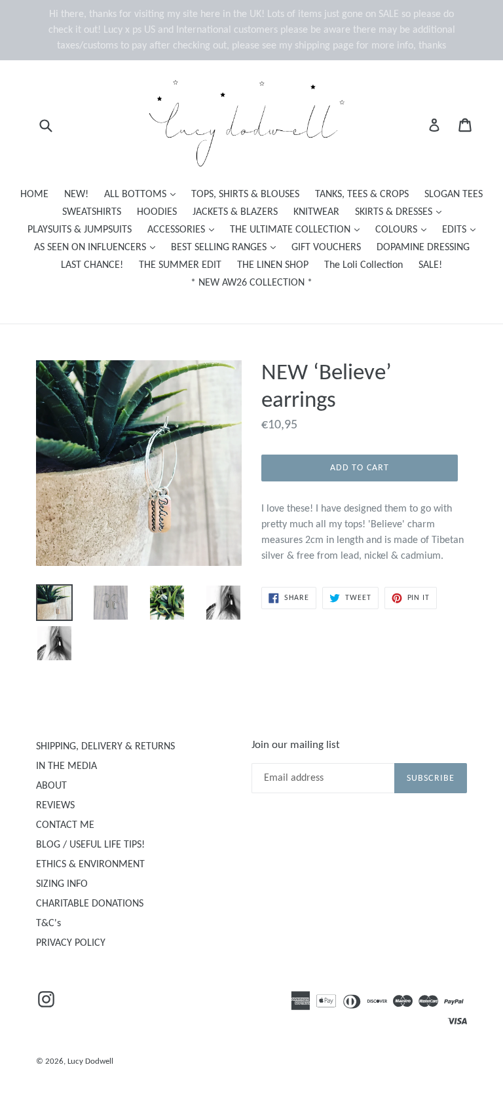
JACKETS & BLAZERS (235, 212)
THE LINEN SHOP (272, 265)
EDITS (462, 229)
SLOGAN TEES (453, 194)
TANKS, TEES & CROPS (362, 194)
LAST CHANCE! (92, 265)
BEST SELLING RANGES (226, 247)
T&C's (48, 923)
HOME (34, 194)
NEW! (76, 194)
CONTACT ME (65, 825)
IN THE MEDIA (66, 766)
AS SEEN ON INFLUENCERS (98, 247)
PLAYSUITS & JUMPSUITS (80, 230)
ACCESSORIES (184, 229)
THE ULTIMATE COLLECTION (298, 229)
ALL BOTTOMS (143, 194)
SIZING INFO (62, 884)
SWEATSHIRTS (91, 212)
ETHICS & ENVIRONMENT (90, 864)
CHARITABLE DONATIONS (89, 904)
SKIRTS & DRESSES (401, 211)
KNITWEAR (316, 212)
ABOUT (51, 786)
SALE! (430, 265)
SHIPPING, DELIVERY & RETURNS (105, 746)
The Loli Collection (363, 265)
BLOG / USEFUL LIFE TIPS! (90, 845)
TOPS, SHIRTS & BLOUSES (245, 194)
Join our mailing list (296, 745)
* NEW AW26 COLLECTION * (251, 283)
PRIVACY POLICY (70, 943)
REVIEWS (55, 805)
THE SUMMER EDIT (180, 265)
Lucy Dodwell (90, 1061)
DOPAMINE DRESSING (423, 247)
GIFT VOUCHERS (326, 247)
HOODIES (157, 212)
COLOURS (404, 229)
